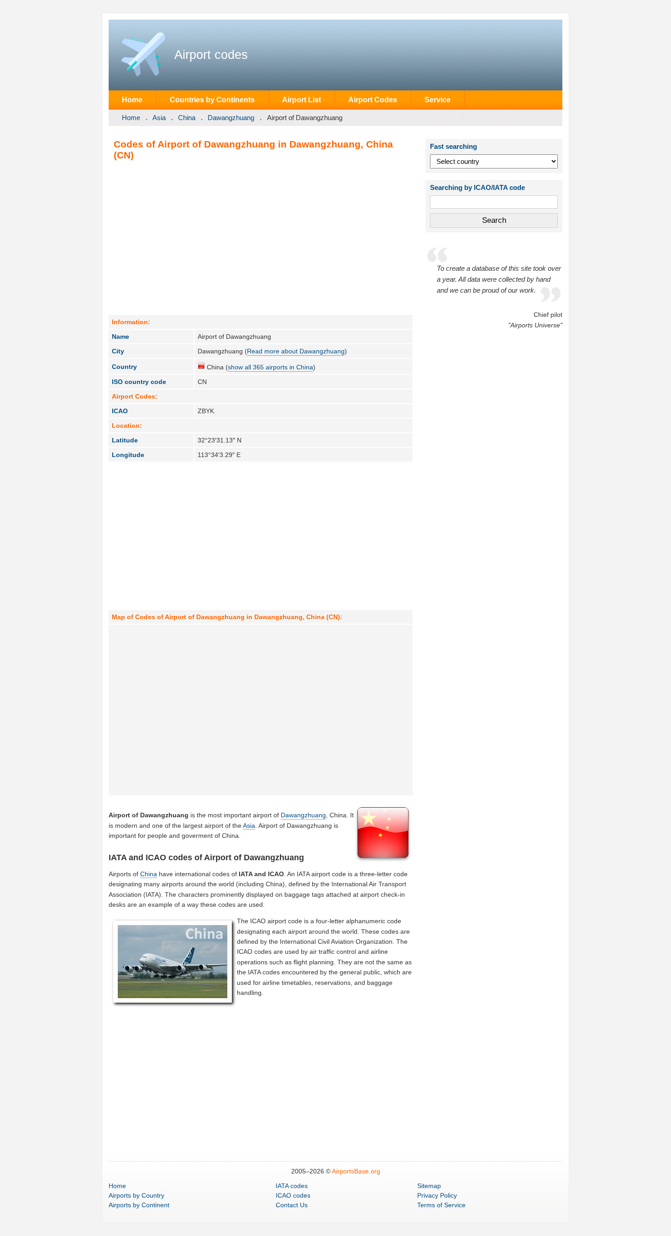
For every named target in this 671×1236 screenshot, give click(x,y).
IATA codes (292, 1185)
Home (132, 99)
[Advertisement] (261, 237)
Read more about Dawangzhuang (296, 351)
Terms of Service (441, 1205)
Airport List (301, 99)
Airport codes (211, 55)
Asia (159, 117)
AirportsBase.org (356, 1171)
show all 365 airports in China (270, 367)
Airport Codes (372, 99)
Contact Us (292, 1205)
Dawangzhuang (231, 117)
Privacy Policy (437, 1195)
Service (438, 99)
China (186, 117)
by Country (136, 1195)
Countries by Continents (212, 99)
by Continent (139, 1205)
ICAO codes (293, 1195)
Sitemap (429, 1185)
